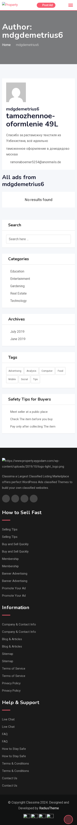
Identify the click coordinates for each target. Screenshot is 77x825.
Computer (47, 371)
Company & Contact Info (19, 624)
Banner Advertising (14, 573)
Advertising (14, 371)
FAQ (5, 734)
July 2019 (17, 332)
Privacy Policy (11, 683)
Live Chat (8, 719)
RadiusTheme (49, 808)
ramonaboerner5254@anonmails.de (35, 162)
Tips (35, 379)
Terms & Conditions (15, 763)
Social (24, 379)
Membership (10, 559)
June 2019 (17, 339)
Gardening (17, 286)
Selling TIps (9, 529)
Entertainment (20, 279)
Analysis (31, 371)
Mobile (12, 379)
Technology (18, 301)
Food (60, 371)
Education (17, 271)
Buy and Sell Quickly (15, 544)
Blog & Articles (12, 639)
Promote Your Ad (14, 588)
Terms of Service (13, 668)
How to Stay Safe (14, 749)
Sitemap (7, 654)
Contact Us (9, 778)
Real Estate (18, 293)
